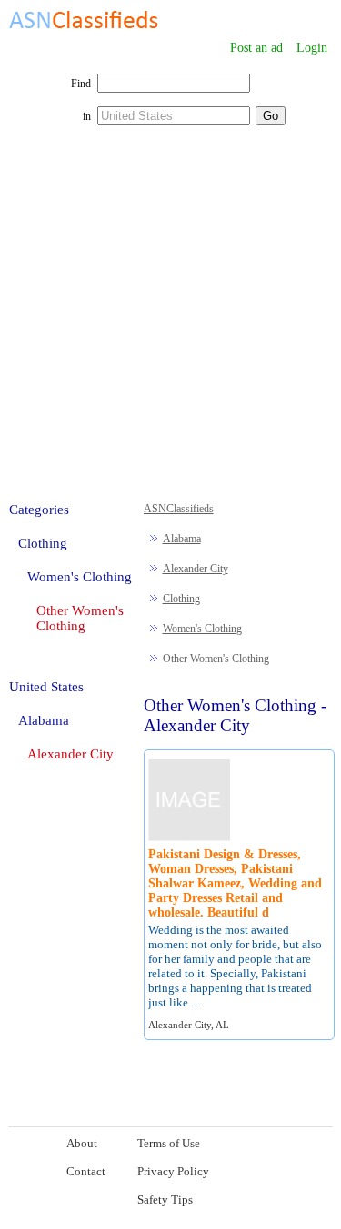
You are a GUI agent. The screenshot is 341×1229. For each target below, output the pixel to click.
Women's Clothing (202, 628)
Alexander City (195, 568)
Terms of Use (168, 1143)
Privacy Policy (173, 1171)
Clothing (181, 598)
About (81, 1143)
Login (311, 48)
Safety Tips (165, 1199)
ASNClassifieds (179, 508)
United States (46, 686)
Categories (39, 509)
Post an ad (256, 48)
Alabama (182, 538)
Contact (85, 1171)
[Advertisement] (170, 323)
